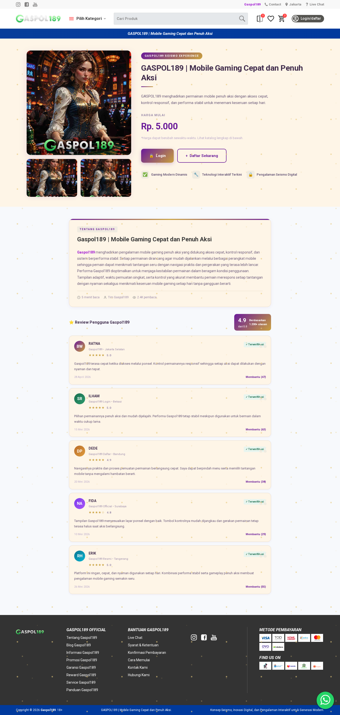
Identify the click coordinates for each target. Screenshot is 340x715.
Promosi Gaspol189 (81, 660)
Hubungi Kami (139, 675)
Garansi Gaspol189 (81, 667)
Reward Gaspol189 (81, 675)
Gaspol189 (252, 4)
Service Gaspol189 (81, 682)
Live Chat (135, 638)
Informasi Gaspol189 (82, 653)
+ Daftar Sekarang (202, 155)
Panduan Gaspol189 (82, 690)
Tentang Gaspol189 (81, 638)
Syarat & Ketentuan (143, 645)
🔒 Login (157, 155)
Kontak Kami (138, 667)
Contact (275, 4)
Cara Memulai (139, 660)
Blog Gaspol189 (78, 645)
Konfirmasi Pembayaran (147, 653)
